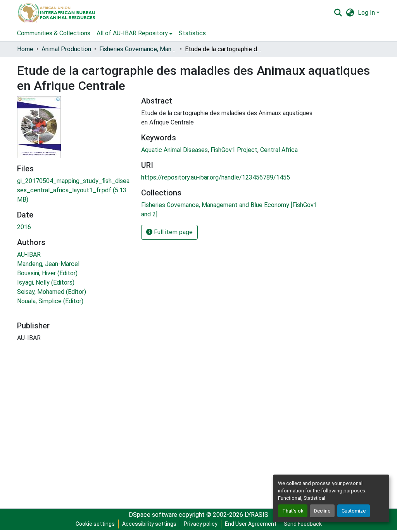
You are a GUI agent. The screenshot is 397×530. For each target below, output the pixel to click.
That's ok (292, 511)
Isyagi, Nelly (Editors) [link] (45, 282)
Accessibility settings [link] (149, 524)
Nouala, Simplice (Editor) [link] (50, 301)
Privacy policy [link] (200, 524)
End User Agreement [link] (250, 524)
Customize (354, 511)
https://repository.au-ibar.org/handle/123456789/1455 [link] (215, 177)
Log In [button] (367, 12)
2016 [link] (24, 227)
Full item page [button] (172, 232)
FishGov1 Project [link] (234, 150)
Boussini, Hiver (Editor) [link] (47, 273)
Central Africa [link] (279, 150)
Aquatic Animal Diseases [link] (174, 150)
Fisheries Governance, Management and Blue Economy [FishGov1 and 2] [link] (138, 49)
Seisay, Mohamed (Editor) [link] (51, 291)
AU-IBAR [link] (29, 254)
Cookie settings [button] (95, 524)
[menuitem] (135, 33)
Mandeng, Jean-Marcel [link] (48, 264)
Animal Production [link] (66, 49)
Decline (322, 511)
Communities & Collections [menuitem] (53, 33)
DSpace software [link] (153, 514)
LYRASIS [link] (256, 514)
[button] (56, 12)
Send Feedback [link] (303, 524)
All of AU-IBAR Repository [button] (132, 33)
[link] (74, 190)
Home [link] (25, 49)
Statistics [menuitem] (192, 33)
